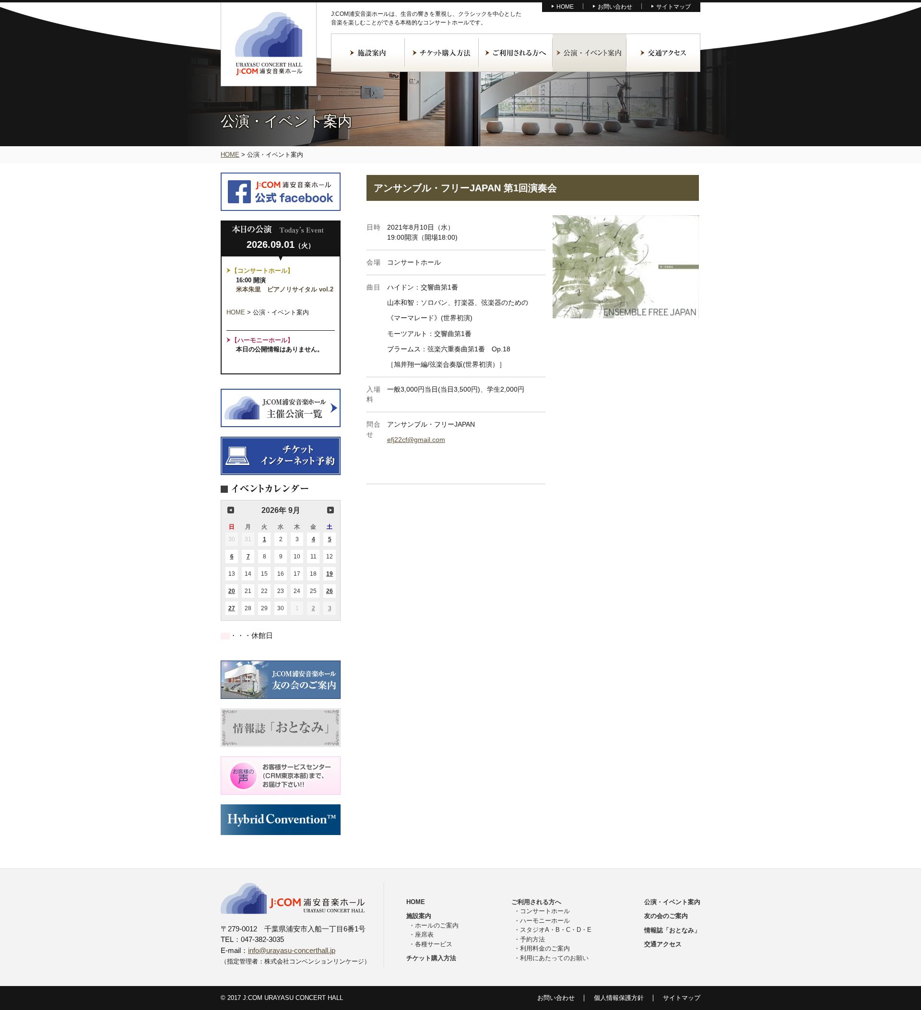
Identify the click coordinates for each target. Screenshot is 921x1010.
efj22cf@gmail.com (416, 439)
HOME (565, 6)
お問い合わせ (615, 6)
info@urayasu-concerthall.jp (291, 950)
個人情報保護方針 (619, 997)
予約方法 (532, 939)
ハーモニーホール (545, 920)
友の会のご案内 (666, 915)
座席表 (424, 934)
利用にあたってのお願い (554, 958)
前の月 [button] (231, 510)
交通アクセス (663, 53)
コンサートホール (545, 911)
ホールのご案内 (437, 925)
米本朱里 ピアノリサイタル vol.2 (284, 289)
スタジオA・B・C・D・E (555, 929)
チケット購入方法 (442, 53)
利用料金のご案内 (545, 948)
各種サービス (433, 944)
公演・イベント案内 (589, 53)
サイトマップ (673, 6)
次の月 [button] (330, 510)
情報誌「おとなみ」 (672, 930)
